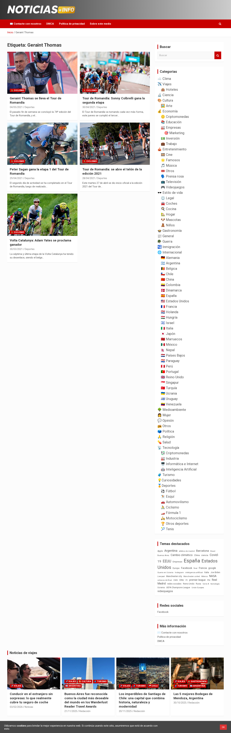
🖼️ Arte (166, 106)
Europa (176, 568)
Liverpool (161, 576)
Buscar (217, 55)
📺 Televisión (171, 182)
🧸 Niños (168, 225)
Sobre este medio (100, 23)
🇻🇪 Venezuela (171, 404)
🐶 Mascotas (171, 220)
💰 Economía (167, 111)
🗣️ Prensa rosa (172, 176)
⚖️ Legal (167, 198)
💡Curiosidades (169, 480)
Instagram (179, 572)
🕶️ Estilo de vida (170, 193)
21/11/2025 (70, 711)
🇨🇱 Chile (167, 274)
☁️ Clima (164, 79)
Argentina (170, 550)
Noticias (29, 707)
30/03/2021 (16, 249)
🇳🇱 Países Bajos (173, 355)
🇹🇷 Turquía (169, 388)
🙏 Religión (166, 437)
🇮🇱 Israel (167, 323)
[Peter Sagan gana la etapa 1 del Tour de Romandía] (42, 144)
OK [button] (223, 727)
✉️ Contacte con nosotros (25, 23)
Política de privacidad (72, 23)
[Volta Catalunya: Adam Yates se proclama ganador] (42, 214)
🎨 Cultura (165, 100)
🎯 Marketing (174, 133)
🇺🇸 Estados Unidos (175, 301)
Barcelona (202, 550)
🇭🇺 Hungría (169, 317)
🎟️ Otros (167, 171)
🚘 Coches (169, 203)
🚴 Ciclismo (17, 90)
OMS (175, 580)
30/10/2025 (180, 702)
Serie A (206, 584)
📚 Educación (171, 122)
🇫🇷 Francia (169, 307)
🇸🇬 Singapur (170, 382)
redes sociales (174, 583)
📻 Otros (164, 426)
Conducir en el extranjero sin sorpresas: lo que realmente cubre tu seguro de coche (31, 698)
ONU (181, 580)
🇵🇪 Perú (167, 366)
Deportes (29, 107)
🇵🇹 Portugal (170, 372)
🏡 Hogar (168, 214)
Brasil (212, 551)
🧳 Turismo (166, 475)
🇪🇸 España (169, 296)
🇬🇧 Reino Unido (172, 377)
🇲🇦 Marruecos (171, 339)
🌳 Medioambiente (171, 410)
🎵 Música (169, 165)
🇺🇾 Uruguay (169, 399)
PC (187, 580)
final (195, 568)
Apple (160, 551)
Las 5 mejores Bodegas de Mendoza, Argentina (193, 696)
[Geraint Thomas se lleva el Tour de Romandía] (42, 73)
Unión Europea (198, 588)
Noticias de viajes (23, 653)
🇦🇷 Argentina (170, 263)
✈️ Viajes (164, 84)
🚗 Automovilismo (175, 502)
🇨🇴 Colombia (170, 285)
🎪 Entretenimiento (172, 149)
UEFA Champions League (178, 587)
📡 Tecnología (168, 448)
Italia (206, 572)
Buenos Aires (163, 555)
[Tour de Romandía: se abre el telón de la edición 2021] (114, 144)
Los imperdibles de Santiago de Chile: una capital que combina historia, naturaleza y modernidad (142, 700)
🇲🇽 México (169, 345)
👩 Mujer (164, 415)
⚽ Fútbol (168, 491)
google (212, 568)
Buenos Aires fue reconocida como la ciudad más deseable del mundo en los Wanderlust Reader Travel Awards (86, 700)
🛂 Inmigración (168, 247)
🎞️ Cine (166, 155)
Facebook (186, 568)
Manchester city (174, 576)
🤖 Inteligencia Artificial (179, 469)
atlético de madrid (187, 551)
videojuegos (165, 591)
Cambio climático (182, 555)
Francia (203, 568)
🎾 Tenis (167, 529)
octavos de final (164, 580)
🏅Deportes (166, 486)
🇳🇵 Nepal (168, 350)
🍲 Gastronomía (169, 231)
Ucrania (161, 587)
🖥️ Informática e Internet (179, 464)
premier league (197, 579)
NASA (212, 576)
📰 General (165, 236)
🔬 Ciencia (165, 95)
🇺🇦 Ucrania (169, 393)
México (204, 576)
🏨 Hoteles (169, 89)
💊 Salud (164, 442)
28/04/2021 (88, 178)
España (192, 561)
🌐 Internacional (169, 252)
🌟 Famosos (170, 160)
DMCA (50, 23)
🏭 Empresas (171, 127)
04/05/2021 (16, 107)
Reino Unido (188, 584)
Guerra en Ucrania (165, 572)
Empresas (177, 561)
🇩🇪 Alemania (170, 258)
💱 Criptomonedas (175, 453)
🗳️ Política (165, 431)
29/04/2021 (16, 178)
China (197, 555)
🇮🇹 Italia (167, 328)
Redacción (84, 711)
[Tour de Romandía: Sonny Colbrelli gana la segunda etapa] (114, 73)
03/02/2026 (16, 707)
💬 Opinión (165, 420)
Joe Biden (215, 572)
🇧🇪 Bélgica (169, 269)
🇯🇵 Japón (168, 334)
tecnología (215, 584)
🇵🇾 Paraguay (170, 361)
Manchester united (191, 576)
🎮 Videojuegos (172, 187)
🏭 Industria (170, 458)
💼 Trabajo (169, 144)
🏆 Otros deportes (175, 524)
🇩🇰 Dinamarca (171, 290)
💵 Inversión (170, 138)
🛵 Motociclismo (174, 518)
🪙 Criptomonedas (175, 117)
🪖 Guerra (164, 241)
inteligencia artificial (194, 572)
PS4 (208, 580)
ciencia (204, 555)
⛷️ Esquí (167, 496)
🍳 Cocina (168, 209)
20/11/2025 (125, 711)
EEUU (167, 561)
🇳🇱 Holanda (169, 312)
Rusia (198, 584)
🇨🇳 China (167, 279)
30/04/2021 (88, 107)
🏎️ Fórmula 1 (171, 513)
